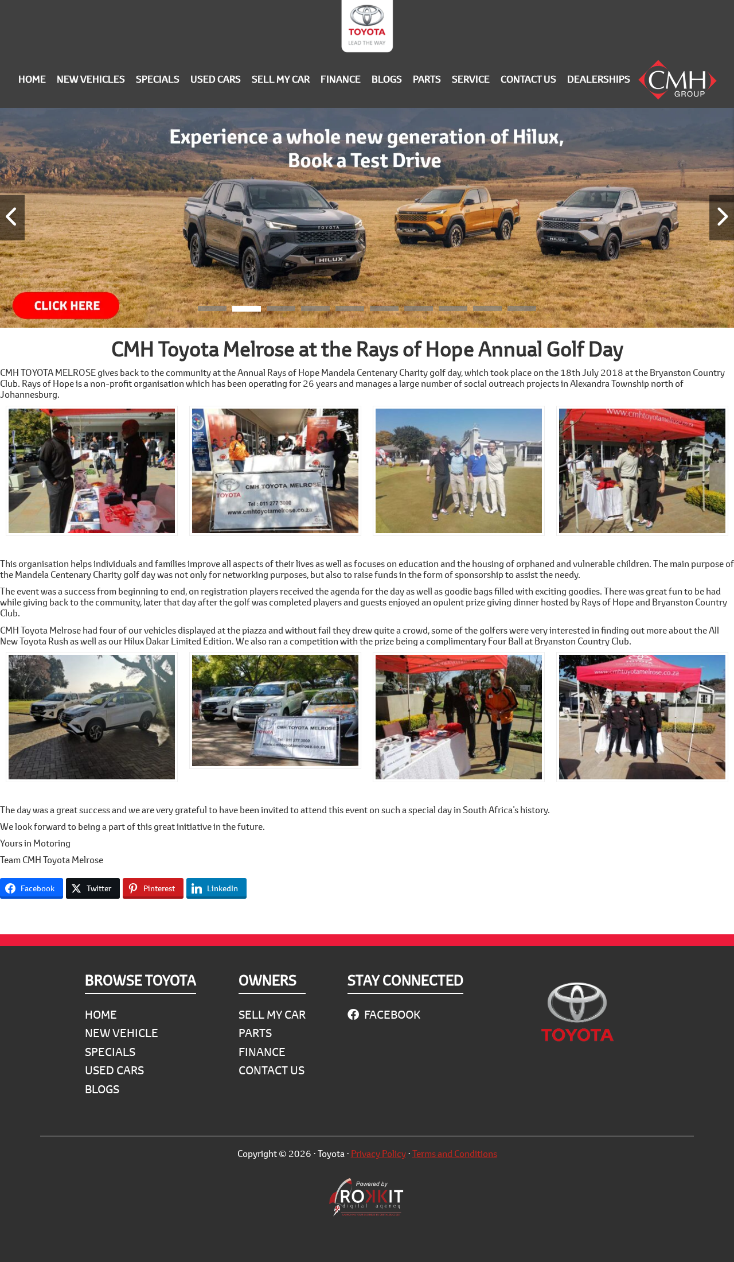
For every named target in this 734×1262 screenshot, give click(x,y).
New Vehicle (121, 1032)
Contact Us (271, 1070)
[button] (212, 310)
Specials (110, 1051)
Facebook (391, 1014)
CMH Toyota (367, 28)
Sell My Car (272, 1014)
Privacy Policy (378, 1153)
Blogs (102, 1089)
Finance (262, 1051)
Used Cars (114, 1070)
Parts (255, 1032)
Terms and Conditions (454, 1153)
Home (101, 1014)
